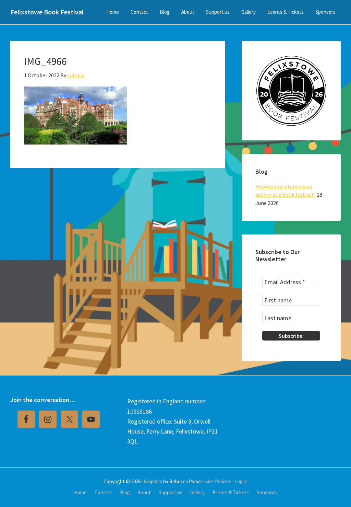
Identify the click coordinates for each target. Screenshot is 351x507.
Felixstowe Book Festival (47, 12)
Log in (240, 481)
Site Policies (218, 481)
